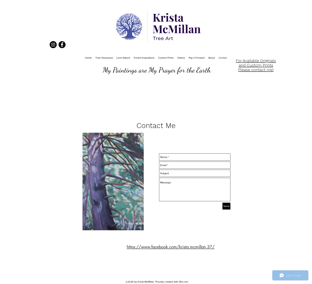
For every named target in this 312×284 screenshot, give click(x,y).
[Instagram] (53, 44)
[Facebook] (62, 44)
